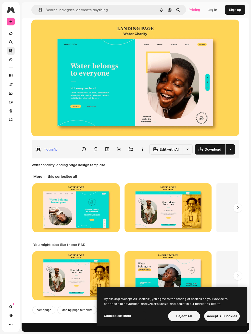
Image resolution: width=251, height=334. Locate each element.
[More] (11, 324)
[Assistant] (11, 119)
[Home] (11, 33)
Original (63, 28)
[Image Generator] (11, 93)
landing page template (77, 310)
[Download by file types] (230, 149)
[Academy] (11, 315)
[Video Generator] (11, 102)
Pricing (194, 10)
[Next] (237, 207)
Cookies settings (117, 316)
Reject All (184, 316)
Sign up (235, 10)
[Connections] (11, 307)
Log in (212, 10)
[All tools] (11, 75)
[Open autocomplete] (38, 10)
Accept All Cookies (222, 316)
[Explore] (11, 60)
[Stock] (11, 51)
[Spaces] (11, 84)
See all (71, 176)
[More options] (142, 149)
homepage (44, 310)
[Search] (11, 42)
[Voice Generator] (11, 111)
